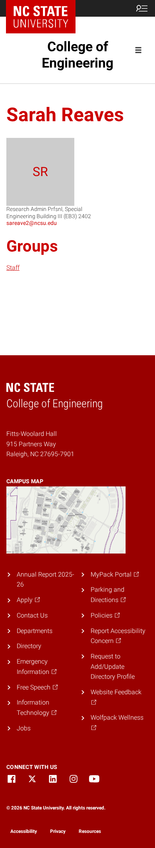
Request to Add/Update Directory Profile (113, 666)
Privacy (58, 831)
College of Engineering (77, 55)
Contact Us (32, 615)
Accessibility (23, 831)
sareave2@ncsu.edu (31, 223)
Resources (90, 831)
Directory (29, 646)
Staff (12, 267)
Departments (34, 631)
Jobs (24, 728)
